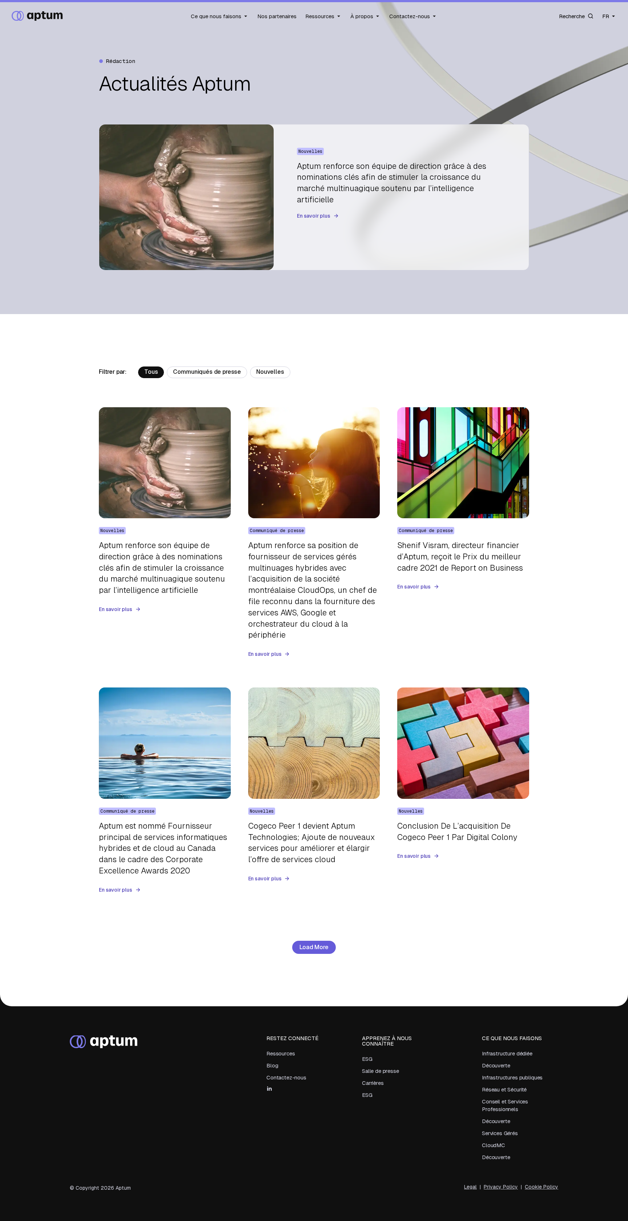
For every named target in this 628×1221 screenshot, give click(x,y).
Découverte (496, 1065)
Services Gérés (500, 1133)
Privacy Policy (501, 1187)
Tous (151, 371)
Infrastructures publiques (512, 1077)
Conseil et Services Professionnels (505, 1105)
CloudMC (493, 1145)
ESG (367, 1059)
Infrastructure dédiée (507, 1053)
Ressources (319, 16)
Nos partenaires (277, 16)
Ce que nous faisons (216, 16)
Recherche (572, 16)
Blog (272, 1065)
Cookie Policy (541, 1187)
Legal (470, 1187)
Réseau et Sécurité (504, 1089)
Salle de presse (380, 1071)
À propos (361, 16)
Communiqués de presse (207, 371)
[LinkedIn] (269, 1088)
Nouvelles (270, 371)
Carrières (373, 1083)
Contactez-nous (409, 16)
